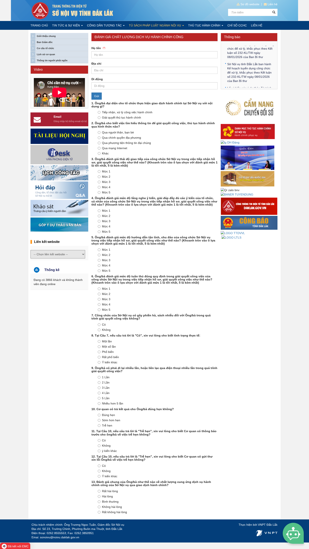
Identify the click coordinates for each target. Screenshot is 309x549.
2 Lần (106, 382)
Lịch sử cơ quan (46, 54)
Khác (105, 153)
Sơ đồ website (249, 4)
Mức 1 (106, 171)
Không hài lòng (112, 507)
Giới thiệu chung (46, 36)
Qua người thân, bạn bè (118, 132)
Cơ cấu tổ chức (45, 48)
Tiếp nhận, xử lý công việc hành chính (127, 112)
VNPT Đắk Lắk (267, 524)
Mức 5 (106, 192)
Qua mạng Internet (114, 148)
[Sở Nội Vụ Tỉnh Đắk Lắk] (91, 10)
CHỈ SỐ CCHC (237, 25)
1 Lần (106, 377)
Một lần (107, 341)
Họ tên (98, 48)
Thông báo (232, 37)
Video (38, 69)
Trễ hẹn (107, 425)
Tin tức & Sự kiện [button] (66, 25)
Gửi (96, 96)
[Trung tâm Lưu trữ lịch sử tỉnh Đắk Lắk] (231, 237)
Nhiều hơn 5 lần (112, 403)
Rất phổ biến (110, 357)
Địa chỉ (96, 63)
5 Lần (106, 398)
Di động (97, 79)
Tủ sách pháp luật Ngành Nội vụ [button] (155, 25)
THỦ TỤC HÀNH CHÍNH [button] (204, 25)
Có (104, 324)
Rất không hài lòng (114, 512)
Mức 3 (106, 182)
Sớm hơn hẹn (111, 420)
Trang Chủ (39, 25)
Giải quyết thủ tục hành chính (121, 117)
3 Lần (106, 387)
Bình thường (110, 501)
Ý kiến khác (109, 362)
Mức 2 (106, 176)
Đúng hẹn (108, 415)
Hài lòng (107, 496)
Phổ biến (108, 351)
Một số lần (109, 346)
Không (106, 329)
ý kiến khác (109, 451)
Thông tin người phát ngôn (52, 60)
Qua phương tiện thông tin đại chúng (126, 143)
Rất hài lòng (110, 491)
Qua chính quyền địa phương (121, 137)
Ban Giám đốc (45, 42)
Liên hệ (272, 4)
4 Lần (106, 393)
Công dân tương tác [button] (105, 25)
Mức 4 (106, 187)
